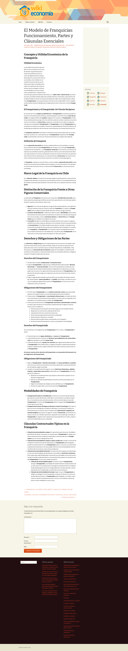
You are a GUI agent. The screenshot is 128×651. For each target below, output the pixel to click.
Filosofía (102, 101)
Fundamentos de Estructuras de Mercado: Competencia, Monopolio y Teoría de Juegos (50, 567)
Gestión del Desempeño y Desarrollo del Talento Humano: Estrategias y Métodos (50, 586)
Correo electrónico (28, 542)
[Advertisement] (61, 79)
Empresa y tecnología (69, 610)
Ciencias (92, 93)
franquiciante (46, 47)
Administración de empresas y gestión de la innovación (50, 45)
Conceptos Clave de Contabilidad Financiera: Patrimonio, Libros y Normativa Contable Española (50, 495)
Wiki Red (40, 22)
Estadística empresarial (70, 613)
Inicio (20, 22)
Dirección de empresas (70, 581)
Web (25, 547)
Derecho (92, 104)
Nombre (27, 537)
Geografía (93, 97)
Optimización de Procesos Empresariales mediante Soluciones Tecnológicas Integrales (50, 573)
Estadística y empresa (69, 616)
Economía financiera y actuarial (72, 600)
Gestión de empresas (69, 619)
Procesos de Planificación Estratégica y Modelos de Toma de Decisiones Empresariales (49, 592)
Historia (92, 101)
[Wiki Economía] (64, 10)
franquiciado (38, 47)
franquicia (32, 47)
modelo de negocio (61, 47)
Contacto (49, 22)
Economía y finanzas (69, 603)
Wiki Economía (23, 647)
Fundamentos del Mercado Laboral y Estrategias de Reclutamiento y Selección (50, 579)
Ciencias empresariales (70, 579)
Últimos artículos (29, 22)
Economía (103, 104)
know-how (52, 47)
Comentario (28, 517)
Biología (102, 93)
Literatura (103, 97)
